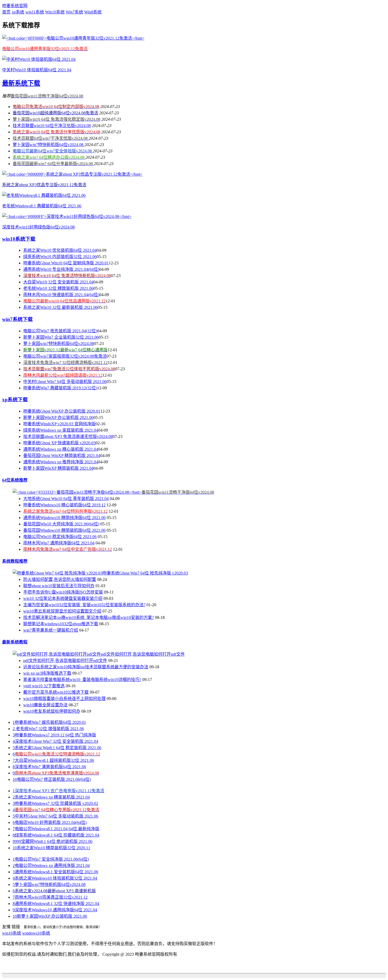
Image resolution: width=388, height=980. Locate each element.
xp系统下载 (15, 399)
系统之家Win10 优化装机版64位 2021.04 (60, 250)
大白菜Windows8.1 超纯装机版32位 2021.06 (53, 760)
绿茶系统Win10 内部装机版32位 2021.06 (60, 256)
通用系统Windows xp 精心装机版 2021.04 (60, 449)
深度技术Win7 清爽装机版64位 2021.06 (49, 766)
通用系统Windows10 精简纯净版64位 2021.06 (64, 517)
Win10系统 (55, 12)
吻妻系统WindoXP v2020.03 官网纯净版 (59, 424)
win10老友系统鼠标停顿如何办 (51, 711)
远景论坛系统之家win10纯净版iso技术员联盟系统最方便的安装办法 (85, 667)
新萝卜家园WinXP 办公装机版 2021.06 (58, 417)
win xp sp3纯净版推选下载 (47, 673)
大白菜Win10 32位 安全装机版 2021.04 (58, 282)
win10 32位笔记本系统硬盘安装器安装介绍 (62, 598)
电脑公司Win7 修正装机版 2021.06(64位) (52, 779)
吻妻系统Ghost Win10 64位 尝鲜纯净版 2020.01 (66, 263)
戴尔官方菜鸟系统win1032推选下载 (56, 692)
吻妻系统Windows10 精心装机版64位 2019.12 (64, 505)
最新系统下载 (21, 83)
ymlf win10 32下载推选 (44, 686)
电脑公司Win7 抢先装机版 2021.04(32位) (60, 331)
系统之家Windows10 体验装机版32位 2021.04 (55, 878)
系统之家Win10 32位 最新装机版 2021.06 (60, 307)
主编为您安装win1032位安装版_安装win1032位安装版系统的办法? (84, 605)
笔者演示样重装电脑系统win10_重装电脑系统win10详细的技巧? (82, 679)
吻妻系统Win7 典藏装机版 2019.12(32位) (60, 388)
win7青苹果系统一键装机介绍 (50, 630)
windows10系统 (36, 933)
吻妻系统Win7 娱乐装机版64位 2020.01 (49, 722)
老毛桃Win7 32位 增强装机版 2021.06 (48, 728)
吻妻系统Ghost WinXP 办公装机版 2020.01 (61, 411)
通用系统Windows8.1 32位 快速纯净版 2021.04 (56, 903)
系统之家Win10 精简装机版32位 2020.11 (51, 848)
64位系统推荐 (14, 480)
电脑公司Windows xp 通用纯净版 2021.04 (51, 865)
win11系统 (34, 12)
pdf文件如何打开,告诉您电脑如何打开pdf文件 (65, 660)
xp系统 (18, 12)
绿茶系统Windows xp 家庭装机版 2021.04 (60, 430)
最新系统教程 (14, 642)
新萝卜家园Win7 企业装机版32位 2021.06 (61, 337)
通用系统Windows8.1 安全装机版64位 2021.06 (55, 872)
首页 (6, 12)
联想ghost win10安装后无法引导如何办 (58, 586)
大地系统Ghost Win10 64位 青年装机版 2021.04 (66, 498)
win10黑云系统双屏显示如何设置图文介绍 (62, 611)
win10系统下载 (18, 239)
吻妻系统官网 (14, 5)
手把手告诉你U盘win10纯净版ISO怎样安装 (63, 592)
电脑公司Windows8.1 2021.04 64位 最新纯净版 (56, 829)
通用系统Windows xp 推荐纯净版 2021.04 (60, 462)
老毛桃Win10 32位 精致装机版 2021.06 (58, 288)
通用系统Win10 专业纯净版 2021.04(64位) (61, 269)
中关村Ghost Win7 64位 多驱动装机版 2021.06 (65, 381)
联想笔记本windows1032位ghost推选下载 (60, 624)
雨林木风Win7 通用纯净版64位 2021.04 (58, 543)
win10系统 (11, 933)
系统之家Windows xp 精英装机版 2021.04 (51, 797)
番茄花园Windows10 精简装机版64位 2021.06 (64, 530)
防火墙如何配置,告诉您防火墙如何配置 (59, 579)
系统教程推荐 (14, 561)
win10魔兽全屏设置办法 (45, 705)
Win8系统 (93, 12)
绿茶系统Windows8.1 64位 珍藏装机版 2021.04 (56, 835)
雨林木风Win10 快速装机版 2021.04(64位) (61, 294)
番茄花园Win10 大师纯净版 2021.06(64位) (61, 524)
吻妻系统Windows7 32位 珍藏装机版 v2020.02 (55, 803)
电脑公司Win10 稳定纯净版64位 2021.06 (60, 536)
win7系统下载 (17, 319)
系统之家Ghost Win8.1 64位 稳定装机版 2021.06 (57, 747)
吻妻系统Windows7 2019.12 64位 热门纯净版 (54, 735)
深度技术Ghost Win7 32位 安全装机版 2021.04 (55, 741)
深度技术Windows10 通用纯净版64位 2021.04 (55, 910)
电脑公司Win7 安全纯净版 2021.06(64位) (51, 859)
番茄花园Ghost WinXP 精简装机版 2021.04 (61, 455)
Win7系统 (74, 12)
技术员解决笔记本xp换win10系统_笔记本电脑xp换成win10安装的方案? (88, 617)
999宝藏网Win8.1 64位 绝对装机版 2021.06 (52, 841)
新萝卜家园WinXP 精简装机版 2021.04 (58, 468)
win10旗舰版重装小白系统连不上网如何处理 (64, 698)
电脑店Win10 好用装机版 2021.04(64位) (50, 822)
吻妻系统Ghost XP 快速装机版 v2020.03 (59, 443)
